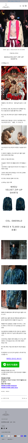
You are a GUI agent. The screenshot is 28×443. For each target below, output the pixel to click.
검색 (11, 422)
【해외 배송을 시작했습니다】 (14, 1)
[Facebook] (1, 428)
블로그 (8, 49)
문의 (14, 422)
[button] (23, 6)
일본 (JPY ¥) (10, 439)
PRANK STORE (7, 432)
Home (4, 49)
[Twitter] (6, 428)
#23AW (3, 391)
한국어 (3, 439)
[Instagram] (4, 428)
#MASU (7, 391)
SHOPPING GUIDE (5, 422)
